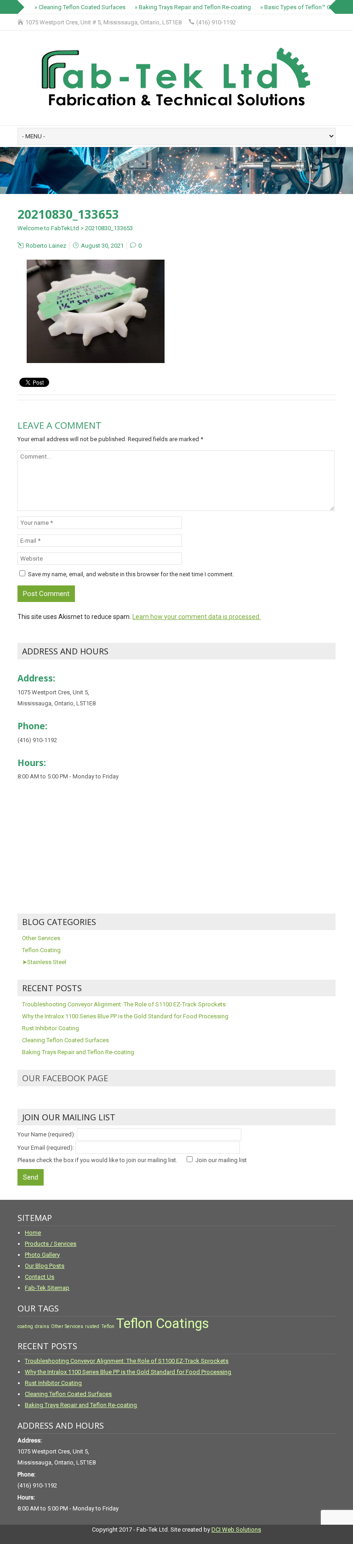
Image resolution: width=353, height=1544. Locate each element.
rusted (92, 1326)
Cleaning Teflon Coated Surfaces (65, 1040)
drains (42, 1326)
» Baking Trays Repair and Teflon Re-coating (187, 7)
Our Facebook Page (65, 1078)
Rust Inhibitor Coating (50, 1028)
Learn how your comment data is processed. (196, 616)
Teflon (107, 1326)
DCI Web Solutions (236, 1529)
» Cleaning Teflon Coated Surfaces (74, 7)
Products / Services (50, 1243)
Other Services (41, 938)
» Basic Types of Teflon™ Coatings (300, 7)
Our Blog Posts (44, 1265)
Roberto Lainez (46, 245)
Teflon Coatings (162, 1323)
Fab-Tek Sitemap (47, 1287)
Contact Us (39, 1276)
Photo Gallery (42, 1254)
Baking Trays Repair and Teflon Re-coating (78, 1052)
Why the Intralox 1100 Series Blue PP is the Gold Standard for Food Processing (125, 1016)
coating (25, 1326)
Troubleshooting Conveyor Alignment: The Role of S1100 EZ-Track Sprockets (124, 1004)
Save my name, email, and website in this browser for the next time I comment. (131, 574)
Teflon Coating (41, 950)
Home (33, 1232)
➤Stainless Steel (44, 962)
